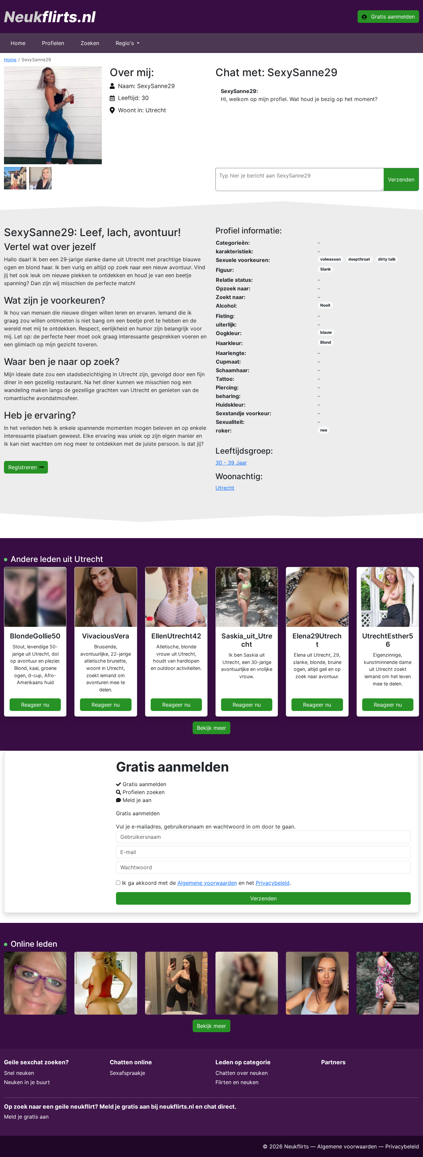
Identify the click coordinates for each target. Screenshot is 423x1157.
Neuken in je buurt (27, 1082)
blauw (326, 332)
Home (18, 43)
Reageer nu (35, 704)
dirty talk (387, 259)
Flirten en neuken (236, 1082)
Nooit (325, 305)
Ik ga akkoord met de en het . (205, 883)
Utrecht (224, 487)
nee (323, 430)
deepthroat (359, 259)
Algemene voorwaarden (207, 883)
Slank (325, 269)
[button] (53, 115)
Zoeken (90, 43)
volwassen (330, 259)
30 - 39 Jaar (231, 462)
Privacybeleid (272, 883)
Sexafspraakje (127, 1073)
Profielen (53, 43)
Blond (325, 342)
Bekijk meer (211, 728)
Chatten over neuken (241, 1073)
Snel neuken (19, 1073)
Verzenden (263, 898)
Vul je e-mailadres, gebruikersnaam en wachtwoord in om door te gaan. (205, 826)
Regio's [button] (125, 43)
